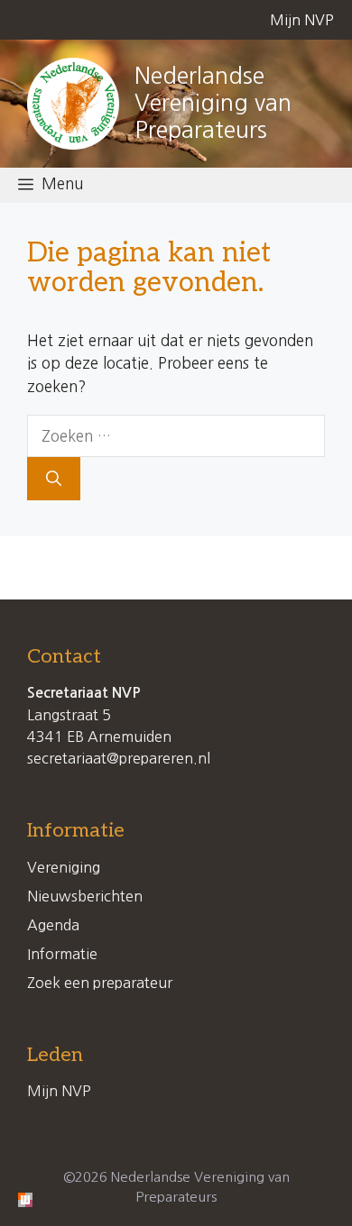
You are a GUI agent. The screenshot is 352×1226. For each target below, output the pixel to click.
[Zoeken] (53, 478)
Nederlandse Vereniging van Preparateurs (213, 103)
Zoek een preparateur (99, 982)
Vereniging (63, 867)
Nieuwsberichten (85, 896)
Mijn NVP (302, 20)
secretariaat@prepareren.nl (118, 758)
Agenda (53, 925)
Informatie (62, 954)
